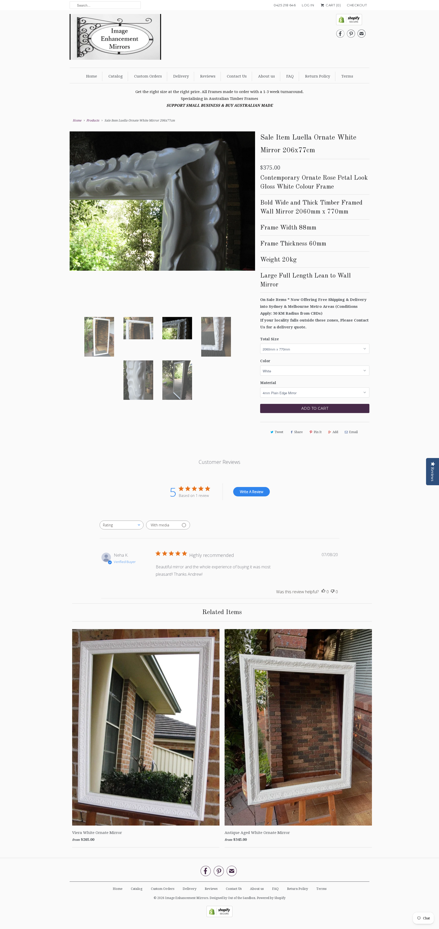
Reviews (207, 76)
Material (268, 383)
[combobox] (122, 525)
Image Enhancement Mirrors (186, 898)
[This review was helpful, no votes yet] (323, 592)
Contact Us (237, 76)
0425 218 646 (285, 5)
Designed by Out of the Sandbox (232, 898)
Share (298, 432)
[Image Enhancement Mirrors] (115, 38)
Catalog (115, 76)
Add (335, 432)
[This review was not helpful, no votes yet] (332, 592)
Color (265, 361)
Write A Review (251, 491)
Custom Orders (148, 76)
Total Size (269, 339)
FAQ (290, 76)
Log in (308, 5)
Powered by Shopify (271, 898)
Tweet (279, 432)
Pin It (318, 432)
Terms (347, 76)
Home (91, 76)
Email (353, 432)
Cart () (333, 5)
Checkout (357, 5)
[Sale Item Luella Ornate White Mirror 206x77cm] (162, 220)
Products (92, 120)
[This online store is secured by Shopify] (351, 21)
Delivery (181, 76)
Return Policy (317, 76)
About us (266, 76)
